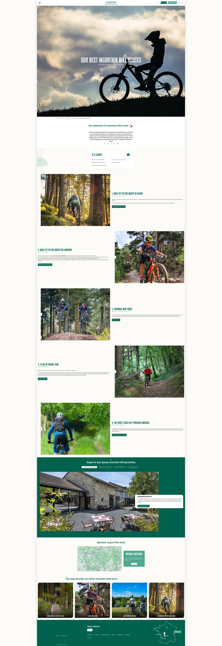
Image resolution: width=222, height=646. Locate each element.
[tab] (128, 154)
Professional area (120, 634)
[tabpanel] (111, 163)
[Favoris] (182, 3)
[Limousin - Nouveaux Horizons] (111, 2)
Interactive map (90, 634)
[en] (158, 3)
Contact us (89, 637)
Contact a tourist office (105, 634)
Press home (127, 634)
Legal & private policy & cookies (61, 644)
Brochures (97, 634)
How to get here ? (177, 631)
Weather (113, 634)
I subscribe (90, 630)
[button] (179, 2)
